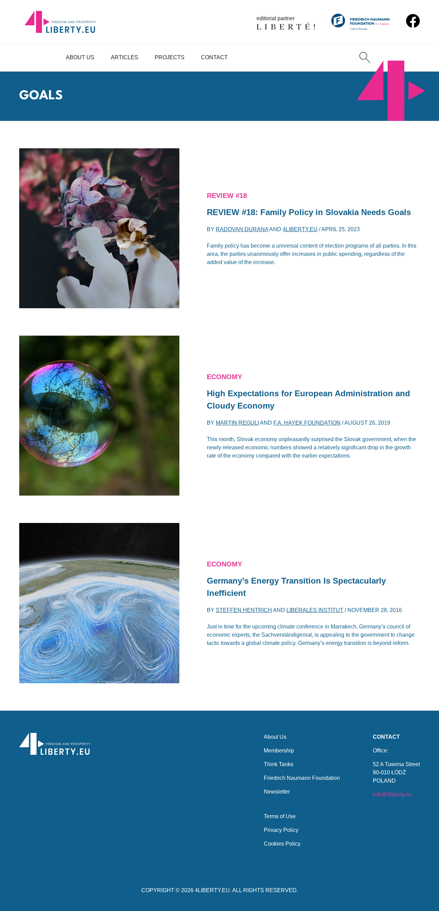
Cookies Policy (282, 844)
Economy (224, 376)
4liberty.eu (300, 229)
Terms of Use (280, 816)
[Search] (365, 57)
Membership (279, 750)
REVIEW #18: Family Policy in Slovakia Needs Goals (309, 212)
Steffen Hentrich (244, 610)
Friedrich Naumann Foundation (302, 778)
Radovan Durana (242, 229)
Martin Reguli (237, 423)
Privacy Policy (281, 830)
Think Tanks (278, 764)
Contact (214, 57)
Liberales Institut (314, 610)
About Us (80, 57)
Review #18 (227, 195)
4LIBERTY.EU (212, 890)
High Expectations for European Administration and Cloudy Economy (308, 399)
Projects (170, 57)
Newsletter (277, 792)
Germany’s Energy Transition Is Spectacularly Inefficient (296, 587)
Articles (124, 57)
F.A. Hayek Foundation (307, 423)
